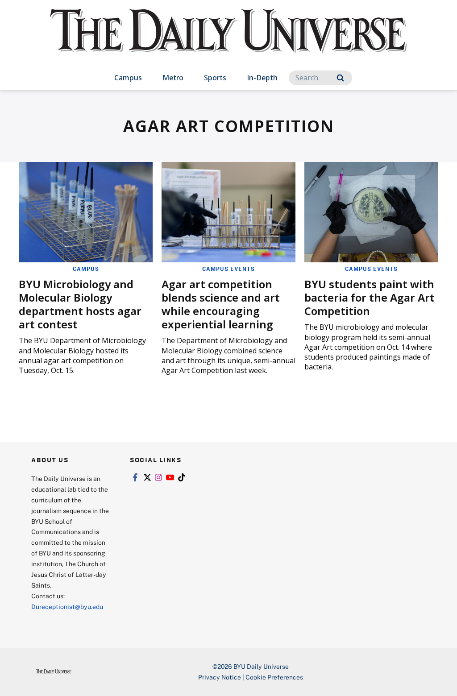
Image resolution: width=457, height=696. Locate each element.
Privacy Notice (219, 677)
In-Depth (262, 78)
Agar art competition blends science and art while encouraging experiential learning (221, 304)
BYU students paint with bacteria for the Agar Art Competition (369, 297)
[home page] (228, 40)
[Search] (340, 78)
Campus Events (228, 268)
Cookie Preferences (274, 677)
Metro (172, 78)
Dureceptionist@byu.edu (67, 606)
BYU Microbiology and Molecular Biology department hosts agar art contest (80, 304)
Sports (215, 78)
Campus (128, 78)
